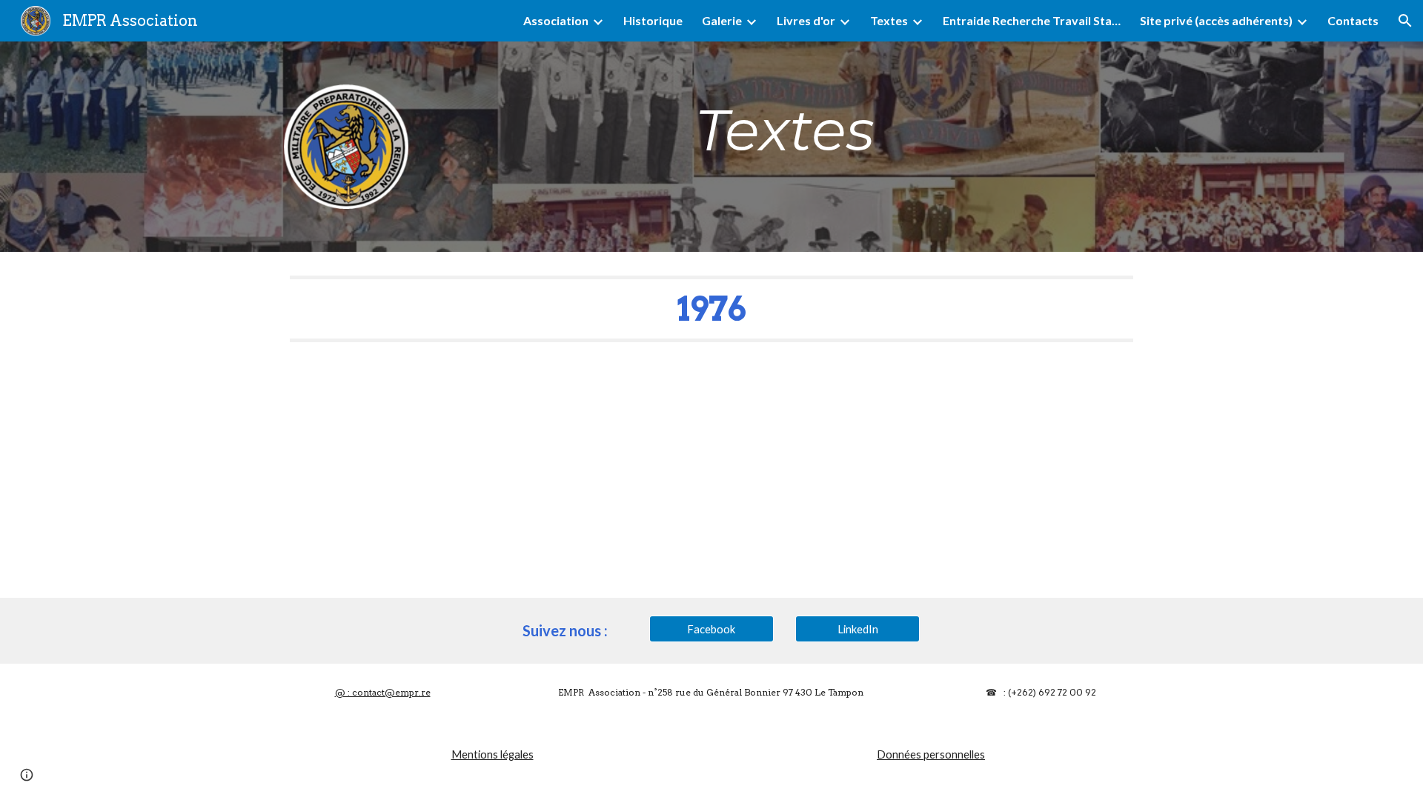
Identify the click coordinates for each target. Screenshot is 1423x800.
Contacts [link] (1353, 20)
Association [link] (555, 20)
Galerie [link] (722, 20)
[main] (784, 130)
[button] (1405, 21)
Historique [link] (653, 20)
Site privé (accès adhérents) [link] (1216, 20)
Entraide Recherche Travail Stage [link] (1032, 20)
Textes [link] (889, 20)
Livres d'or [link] (806, 20)
